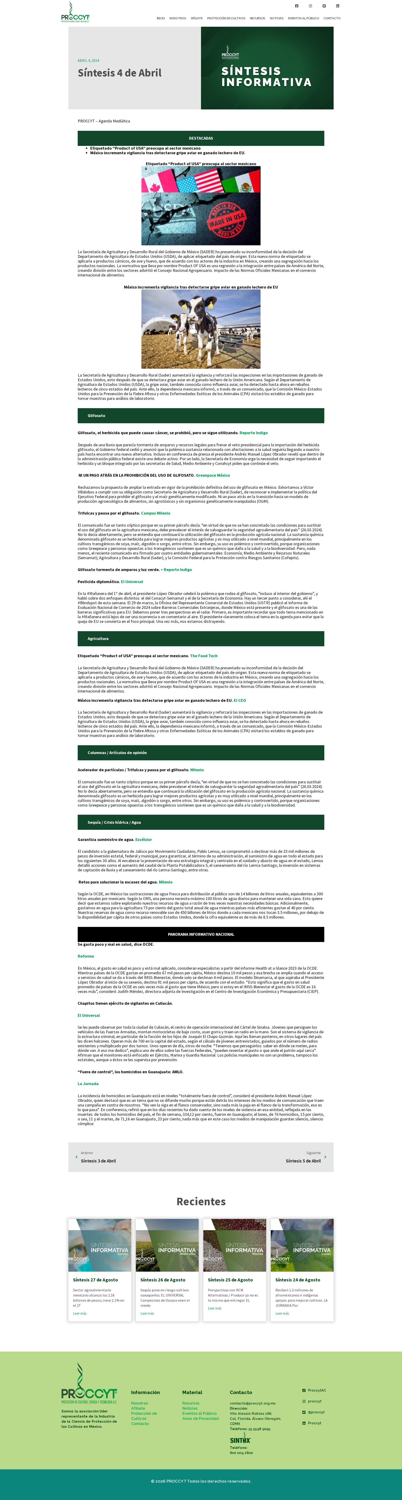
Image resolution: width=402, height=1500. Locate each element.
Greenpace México (213, 475)
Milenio (197, 769)
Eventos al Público (303, 18)
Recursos (257, 18)
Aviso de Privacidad (200, 1418)
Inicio (161, 18)
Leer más (80, 1313)
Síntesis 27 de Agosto (95, 1280)
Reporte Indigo (254, 432)
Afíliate (197, 18)
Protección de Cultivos (226, 18)
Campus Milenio (155, 513)
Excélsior (144, 839)
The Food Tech (204, 655)
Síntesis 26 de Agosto (163, 1280)
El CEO (240, 700)
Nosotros (178, 18)
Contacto (332, 18)
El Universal (131, 581)
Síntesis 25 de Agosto (230, 1280)
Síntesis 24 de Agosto (297, 1280)
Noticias (277, 18)
